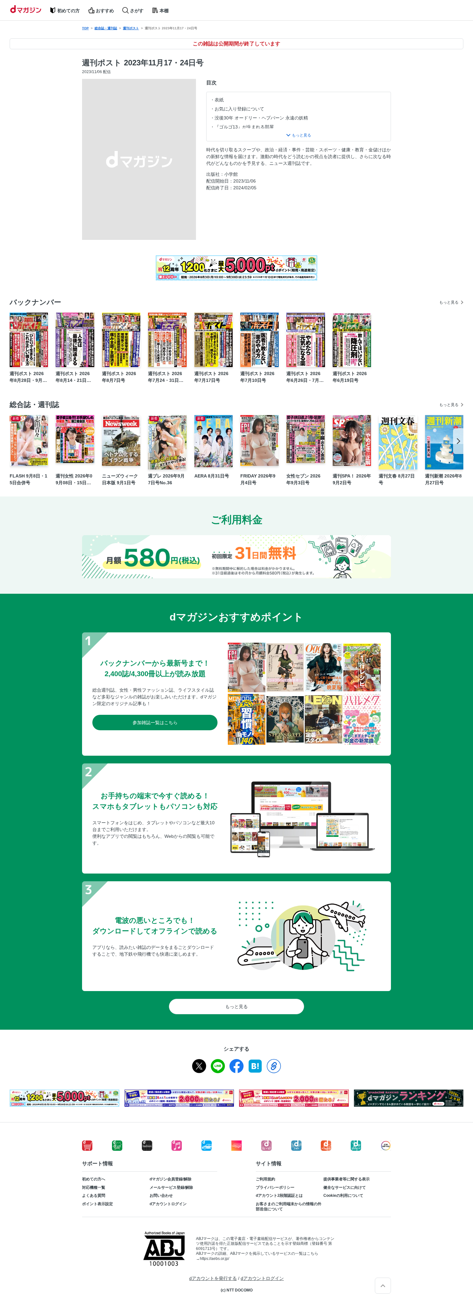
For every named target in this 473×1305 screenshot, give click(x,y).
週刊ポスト (131, 28)
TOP (85, 28)
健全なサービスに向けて (344, 1187)
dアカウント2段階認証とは (279, 1195)
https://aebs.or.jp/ (214, 1258)
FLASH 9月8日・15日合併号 (28, 479)
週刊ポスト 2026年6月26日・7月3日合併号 (304, 377)
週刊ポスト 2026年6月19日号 (350, 377)
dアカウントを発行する (213, 1278)
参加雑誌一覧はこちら (155, 722)
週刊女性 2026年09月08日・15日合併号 (74, 479)
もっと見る (449, 302)
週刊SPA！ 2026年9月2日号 (352, 479)
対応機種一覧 (93, 1187)
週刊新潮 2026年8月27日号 (443, 479)
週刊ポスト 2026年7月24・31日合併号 (165, 377)
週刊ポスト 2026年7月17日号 (211, 377)
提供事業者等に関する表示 (346, 1179)
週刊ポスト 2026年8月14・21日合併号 (73, 377)
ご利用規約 (265, 1179)
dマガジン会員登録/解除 (170, 1179)
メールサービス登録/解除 (171, 1187)
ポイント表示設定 (97, 1204)
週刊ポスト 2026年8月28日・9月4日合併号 (27, 377)
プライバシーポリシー (275, 1187)
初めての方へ (93, 1179)
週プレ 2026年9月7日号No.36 (166, 479)
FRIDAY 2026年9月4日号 (257, 479)
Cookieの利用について (343, 1195)
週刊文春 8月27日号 (397, 479)
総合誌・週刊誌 (106, 28)
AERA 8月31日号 (211, 475)
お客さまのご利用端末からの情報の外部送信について (288, 1206)
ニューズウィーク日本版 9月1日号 (120, 479)
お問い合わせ (161, 1195)
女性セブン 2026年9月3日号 (303, 479)
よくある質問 (93, 1195)
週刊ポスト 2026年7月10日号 (257, 377)
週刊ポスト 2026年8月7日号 (119, 377)
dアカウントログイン (168, 1204)
